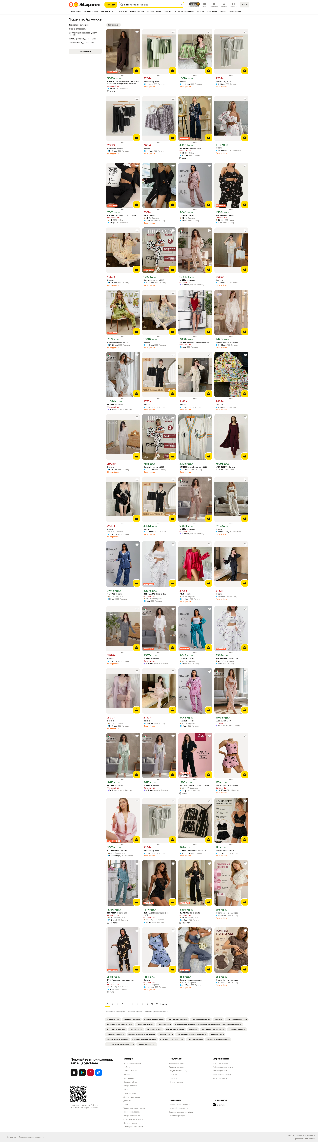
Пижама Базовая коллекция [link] (194, 342)
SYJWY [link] (182, 851)
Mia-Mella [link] (111, 913)
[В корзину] (136, 70)
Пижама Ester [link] (189, 913)
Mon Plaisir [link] (148, 913)
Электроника (128, 1078)
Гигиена (126, 1075)
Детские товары (130, 1123)
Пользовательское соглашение (31, 1137)
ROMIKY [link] (182, 467)
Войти (245, 4)
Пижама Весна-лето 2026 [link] (156, 914)
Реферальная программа (223, 1067)
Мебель (126, 1067)
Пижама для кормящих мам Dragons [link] (120, 981)
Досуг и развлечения (132, 1063)
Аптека (126, 1089)
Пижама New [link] (154, 594)
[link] (113, 1019)
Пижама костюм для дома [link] (121, 215)
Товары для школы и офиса (134, 1108)
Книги (125, 1104)
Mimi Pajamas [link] (221, 216)
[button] (113, 25)
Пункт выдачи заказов (222, 1075)
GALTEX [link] (182, 786)
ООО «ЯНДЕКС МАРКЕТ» (305, 1135)
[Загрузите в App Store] (74, 1075)
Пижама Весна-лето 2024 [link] (192, 851)
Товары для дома (130, 1086)
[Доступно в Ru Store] (98, 1075)
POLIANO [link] (111, 216)
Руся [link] (109, 980)
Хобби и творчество (131, 1097)
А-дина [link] (182, 342)
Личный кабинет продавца (179, 1105)
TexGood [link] (183, 216)
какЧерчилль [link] (113, 851)
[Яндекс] (312, 1139)
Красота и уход (129, 1093)
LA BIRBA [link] (182, 280)
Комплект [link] (187, 280)
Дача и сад (127, 1101)
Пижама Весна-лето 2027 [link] (226, 851)
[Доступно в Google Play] (82, 1075)
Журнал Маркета (176, 1082)
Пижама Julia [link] (117, 913)
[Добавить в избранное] (137, 32)
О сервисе (173, 1075)
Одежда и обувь (130, 1082)
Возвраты (173, 1078)
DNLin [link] (145, 216)
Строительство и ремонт (133, 1119)
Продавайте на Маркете (178, 1108)
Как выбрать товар (176, 1063)
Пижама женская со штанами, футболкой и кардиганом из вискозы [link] (123, 83)
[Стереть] (181, 4)
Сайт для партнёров (177, 1116)
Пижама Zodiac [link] (190, 148)
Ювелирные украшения (133, 1127)
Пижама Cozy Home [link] (151, 82)
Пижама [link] (182, 82)
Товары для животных (132, 1116)
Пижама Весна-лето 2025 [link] (153, 280)
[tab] (76, 11)
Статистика (11, 1137)
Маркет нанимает (220, 1078)
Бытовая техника (130, 1071)
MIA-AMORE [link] (184, 148)
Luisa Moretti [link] (222, 467)
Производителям (220, 1071)
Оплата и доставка (176, 1067)
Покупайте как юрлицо (178, 1071)
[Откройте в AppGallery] (90, 1075)
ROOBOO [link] (110, 82)
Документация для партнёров (181, 1112)
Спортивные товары (131, 1112)
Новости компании (220, 1063)
